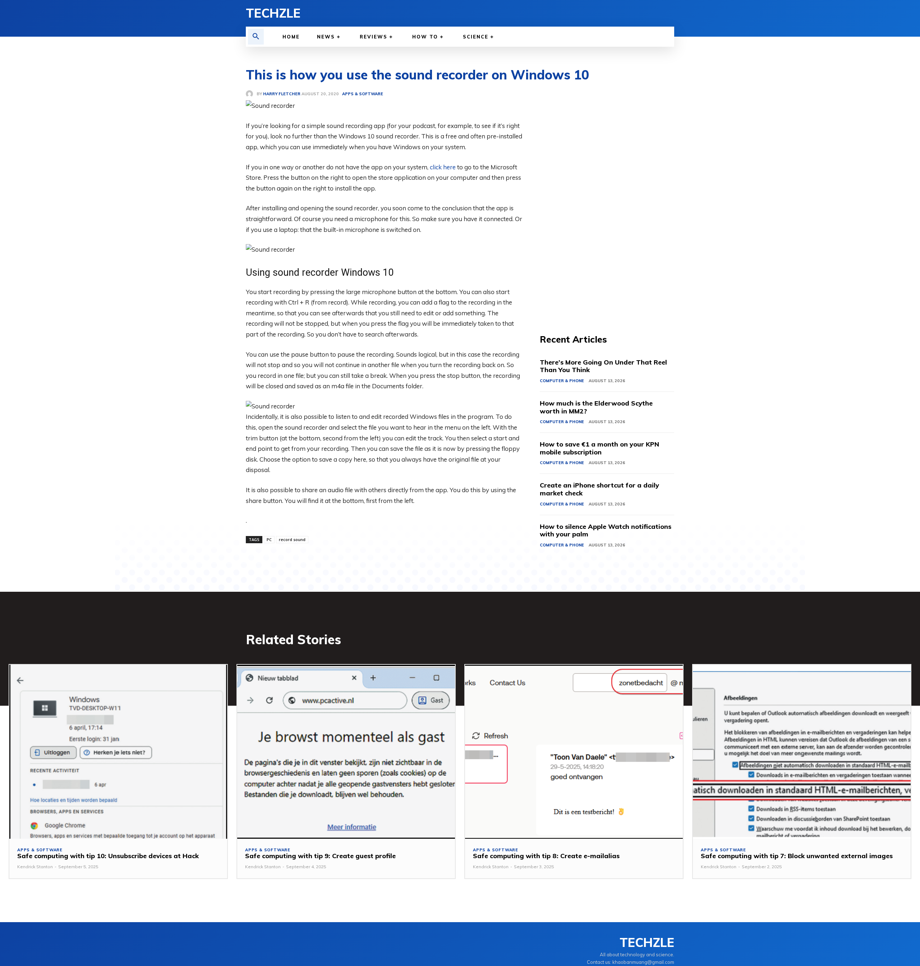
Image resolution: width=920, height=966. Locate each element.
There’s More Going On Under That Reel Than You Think (603, 366)
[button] (256, 37)
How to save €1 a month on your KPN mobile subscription (599, 448)
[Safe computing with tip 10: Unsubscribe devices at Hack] (118, 752)
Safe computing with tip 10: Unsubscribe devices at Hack (108, 856)
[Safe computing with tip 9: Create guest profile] (346, 752)
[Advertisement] (607, 198)
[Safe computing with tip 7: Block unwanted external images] (802, 752)
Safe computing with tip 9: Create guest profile (320, 856)
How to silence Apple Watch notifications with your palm (605, 530)
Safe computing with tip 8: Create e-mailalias (546, 856)
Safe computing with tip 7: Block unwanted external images (797, 856)
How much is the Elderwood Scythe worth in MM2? (596, 407)
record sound (292, 539)
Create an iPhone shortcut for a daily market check (599, 489)
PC (269, 539)
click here (443, 167)
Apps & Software (40, 850)
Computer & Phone (562, 380)
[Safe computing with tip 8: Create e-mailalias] (574, 752)
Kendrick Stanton (35, 866)
